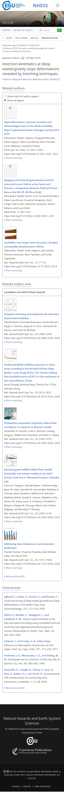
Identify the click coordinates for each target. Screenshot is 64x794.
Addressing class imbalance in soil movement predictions (29, 546)
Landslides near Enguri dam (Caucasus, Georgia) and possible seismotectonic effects (31, 244)
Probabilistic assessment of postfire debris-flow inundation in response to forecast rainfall (30, 425)
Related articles (50, 38)
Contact (16, 786)
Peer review (21, 38)
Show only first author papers (23, 96)
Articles (6, 30)
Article (8, 38)
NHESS (40, 5)
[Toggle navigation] (57, 5)
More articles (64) (15, 687)
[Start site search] (59, 30)
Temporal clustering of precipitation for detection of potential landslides (31, 316)
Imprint (27, 786)
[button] (40, 30)
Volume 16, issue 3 (22, 30)
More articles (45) (15, 576)
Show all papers (15, 100)
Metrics (35, 38)
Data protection (42, 786)
